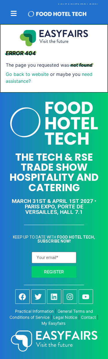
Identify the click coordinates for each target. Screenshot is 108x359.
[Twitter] (38, 296)
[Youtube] (86, 296)
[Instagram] (70, 296)
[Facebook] (22, 296)
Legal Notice (65, 317)
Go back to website (27, 74)
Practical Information (34, 311)
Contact (88, 317)
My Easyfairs (54, 323)
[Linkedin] (54, 296)
